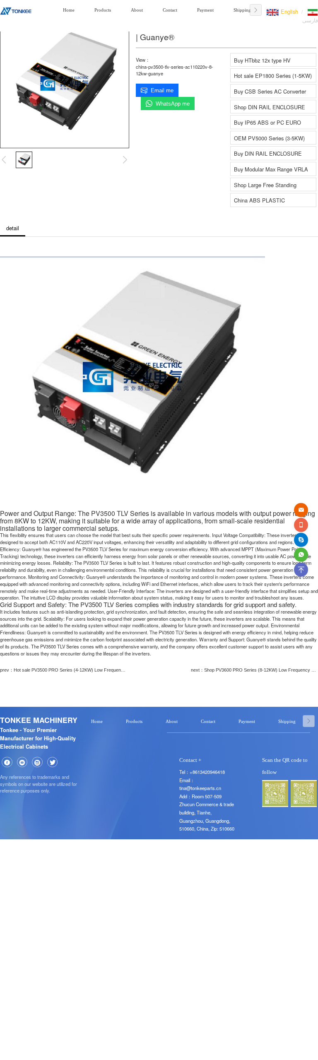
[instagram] (37, 762)
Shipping (242, 9)
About (137, 9)
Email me (162, 90)
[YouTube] (22, 762)
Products (102, 9)
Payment (205, 9)
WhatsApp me (173, 104)
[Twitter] (52, 762)
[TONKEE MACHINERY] (15, 10)
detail (12, 228)
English (288, 11)
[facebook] (7, 762)
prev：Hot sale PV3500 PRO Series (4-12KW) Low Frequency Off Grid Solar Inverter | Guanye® (63, 669)
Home (69, 9)
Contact (170, 9)
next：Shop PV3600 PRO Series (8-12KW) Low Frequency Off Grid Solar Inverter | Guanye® (254, 669)
